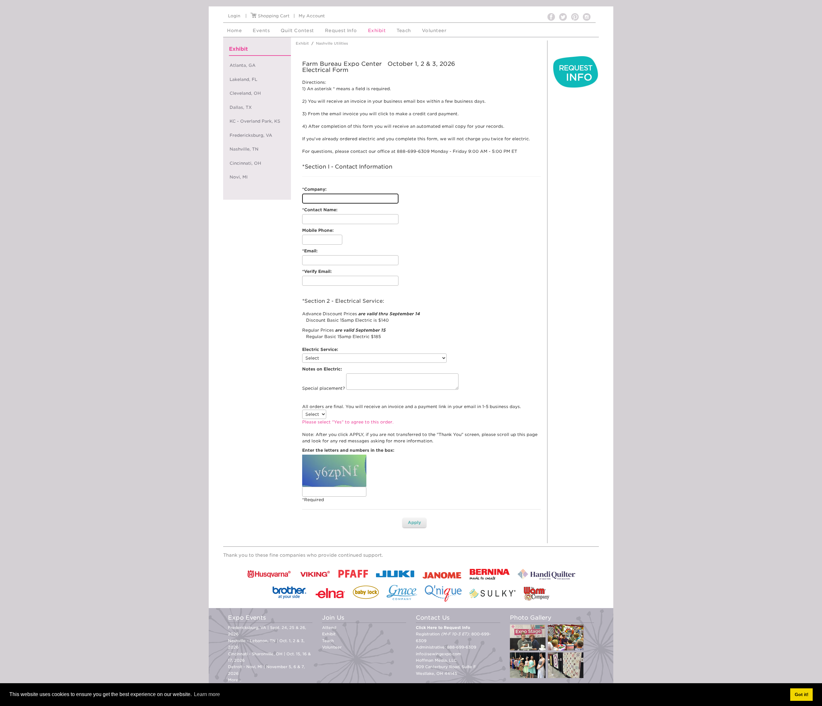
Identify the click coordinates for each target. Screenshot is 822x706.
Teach (328, 640)
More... (234, 679)
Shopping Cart (273, 15)
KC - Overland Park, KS (255, 121)
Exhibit (329, 634)
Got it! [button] (802, 694)
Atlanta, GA (243, 65)
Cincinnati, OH (245, 163)
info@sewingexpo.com (438, 653)
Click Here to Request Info (443, 627)
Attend (329, 627)
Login (234, 15)
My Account (312, 15)
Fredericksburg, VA (251, 135)
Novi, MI (239, 177)
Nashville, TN (244, 149)
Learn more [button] (207, 694)
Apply (414, 522)
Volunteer (332, 647)
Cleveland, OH (245, 93)
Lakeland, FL (243, 79)
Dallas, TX (241, 107)
